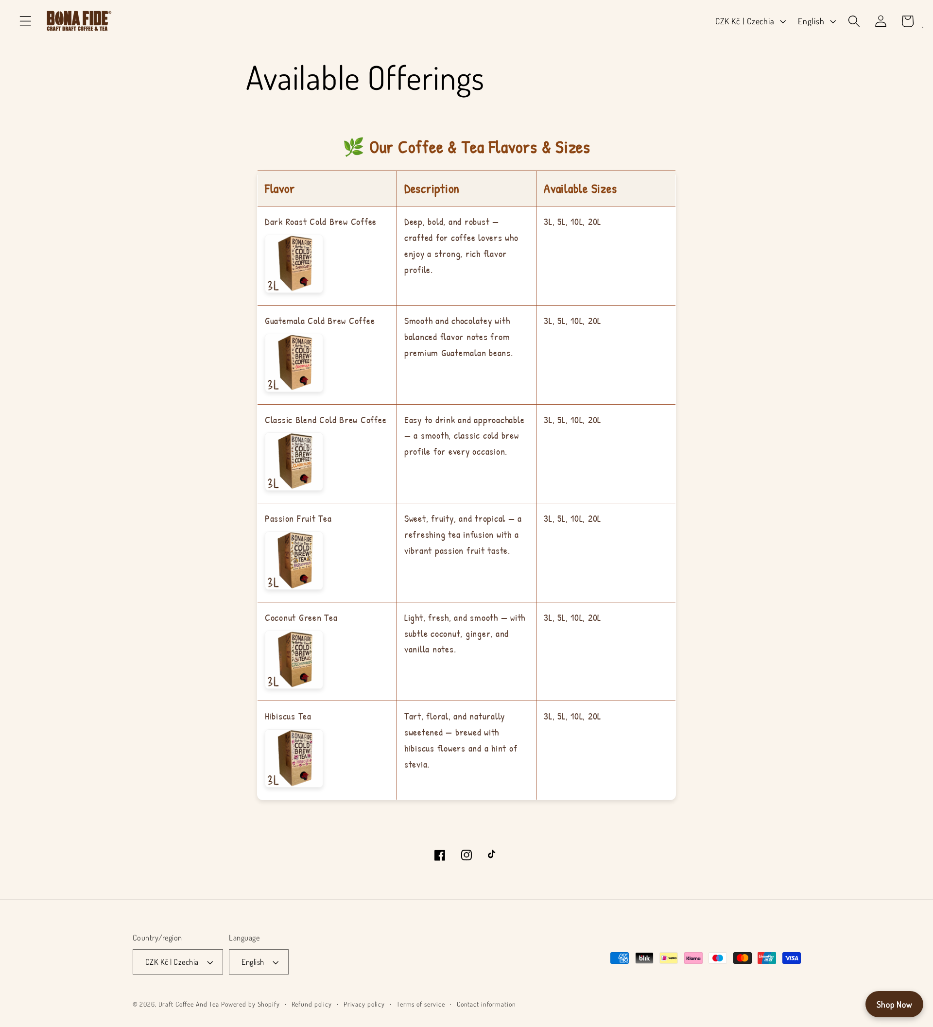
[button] (25, 21)
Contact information (486, 1004)
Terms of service (421, 1004)
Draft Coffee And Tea (189, 1004)
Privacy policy (364, 1004)
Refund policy (312, 1004)
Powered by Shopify (250, 1004)
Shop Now (895, 1004)
